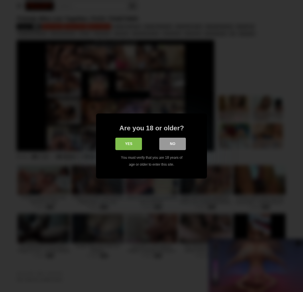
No (172, 144)
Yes (128, 144)
